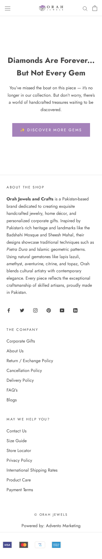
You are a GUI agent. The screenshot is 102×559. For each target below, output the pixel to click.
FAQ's (12, 390)
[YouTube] (62, 309)
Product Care (19, 480)
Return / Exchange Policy (30, 361)
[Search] (85, 8)
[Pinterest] (49, 309)
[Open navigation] (7, 8)
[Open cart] (94, 8)
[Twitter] (22, 309)
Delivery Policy (20, 380)
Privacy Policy (19, 460)
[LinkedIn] (75, 309)
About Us (15, 351)
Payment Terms (20, 490)
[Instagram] (35, 309)
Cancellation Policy (24, 370)
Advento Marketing (63, 526)
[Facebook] (9, 309)
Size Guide (17, 441)
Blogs (12, 400)
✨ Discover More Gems (51, 130)
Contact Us (16, 431)
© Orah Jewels (51, 514)
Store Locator (19, 450)
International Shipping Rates (32, 470)
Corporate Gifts (21, 341)
